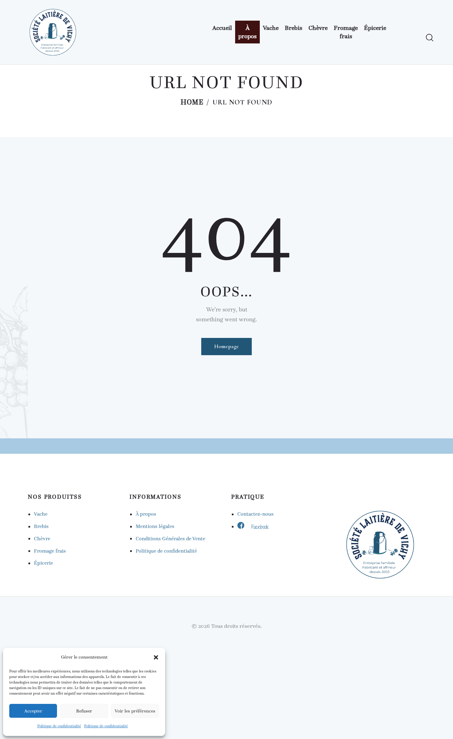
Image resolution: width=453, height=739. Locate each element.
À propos (146, 514)
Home (192, 103)
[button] (156, 657)
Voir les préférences (135, 711)
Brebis (41, 526)
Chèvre (42, 538)
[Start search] (429, 37)
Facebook (260, 527)
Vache (40, 514)
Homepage (226, 346)
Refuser (84, 711)
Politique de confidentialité (59, 726)
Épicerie (43, 563)
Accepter (33, 711)
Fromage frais (50, 551)
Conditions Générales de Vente (170, 538)
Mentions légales (155, 526)
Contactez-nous (255, 514)
